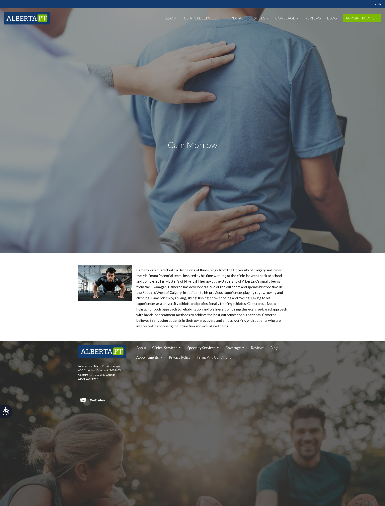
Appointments (360, 18)
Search (376, 4)
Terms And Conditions (214, 357)
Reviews (313, 18)
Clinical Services (201, 18)
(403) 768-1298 (88, 379)
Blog (332, 18)
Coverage (285, 18)
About (171, 18)
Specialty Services (247, 18)
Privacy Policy (179, 357)
